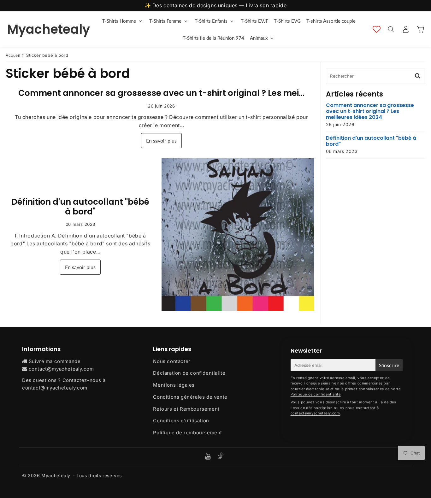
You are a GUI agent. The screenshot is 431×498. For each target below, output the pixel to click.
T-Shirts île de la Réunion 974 (213, 38)
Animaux (259, 38)
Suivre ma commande (55, 361)
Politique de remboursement (187, 433)
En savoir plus (161, 141)
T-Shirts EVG (287, 21)
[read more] (238, 234)
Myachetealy (48, 29)
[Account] (406, 29)
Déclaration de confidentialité (189, 373)
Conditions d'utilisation (181, 421)
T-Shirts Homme (119, 21)
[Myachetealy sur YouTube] (209, 457)
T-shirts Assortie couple (331, 21)
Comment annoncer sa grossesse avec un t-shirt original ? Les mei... (161, 93)
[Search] (391, 29)
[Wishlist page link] (377, 29)
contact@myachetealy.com (61, 369)
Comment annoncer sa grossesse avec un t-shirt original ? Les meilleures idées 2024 (370, 111)
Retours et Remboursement (186, 409)
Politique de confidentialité (316, 394)
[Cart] (420, 29)
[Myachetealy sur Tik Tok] (220, 457)
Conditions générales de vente (190, 397)
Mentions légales (174, 385)
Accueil (13, 55)
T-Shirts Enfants (211, 21)
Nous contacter (171, 361)
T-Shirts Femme (165, 21)
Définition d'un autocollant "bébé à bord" (80, 206)
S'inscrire (389, 365)
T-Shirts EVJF (254, 21)
